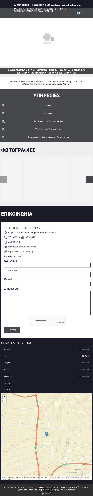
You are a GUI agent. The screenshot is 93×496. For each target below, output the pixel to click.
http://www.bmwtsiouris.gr (20, 251)
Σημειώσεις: (11, 288)
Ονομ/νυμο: (10, 260)
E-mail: (8, 279)
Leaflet (4, 477)
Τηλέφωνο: (10, 270)
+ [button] (4, 396)
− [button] (4, 400)
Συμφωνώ (46, 494)
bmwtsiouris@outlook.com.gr (22, 246)
